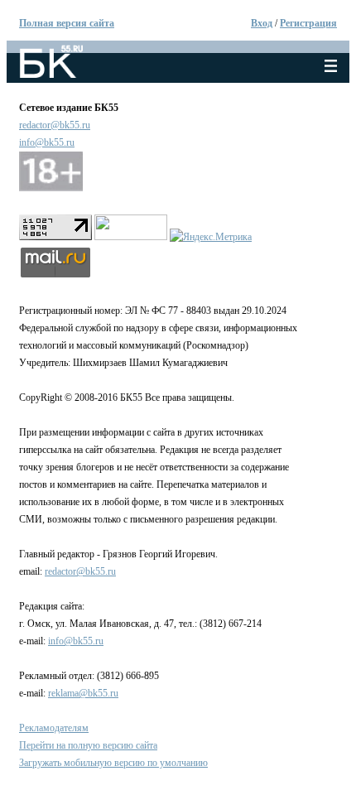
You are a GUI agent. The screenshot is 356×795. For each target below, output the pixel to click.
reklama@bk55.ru (83, 693)
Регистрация (308, 23)
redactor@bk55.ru (54, 125)
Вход (261, 23)
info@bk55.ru (47, 142)
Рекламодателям (54, 728)
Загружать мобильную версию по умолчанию (113, 762)
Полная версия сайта (66, 23)
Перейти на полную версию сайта (88, 745)
